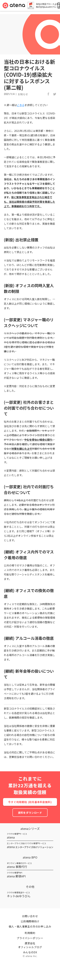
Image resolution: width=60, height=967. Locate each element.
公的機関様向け (30, 921)
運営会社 (30, 943)
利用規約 (30, 933)
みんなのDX (30, 952)
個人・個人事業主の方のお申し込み (30, 926)
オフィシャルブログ (30, 947)
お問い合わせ (30, 916)
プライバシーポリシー (30, 938)
